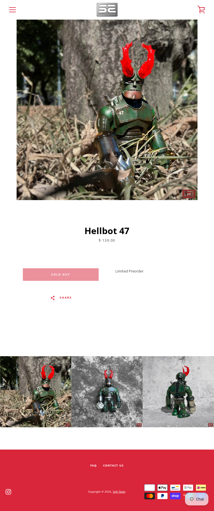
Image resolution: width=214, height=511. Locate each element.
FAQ (93, 465)
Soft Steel (119, 491)
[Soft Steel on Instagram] (8, 491)
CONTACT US (113, 465)
